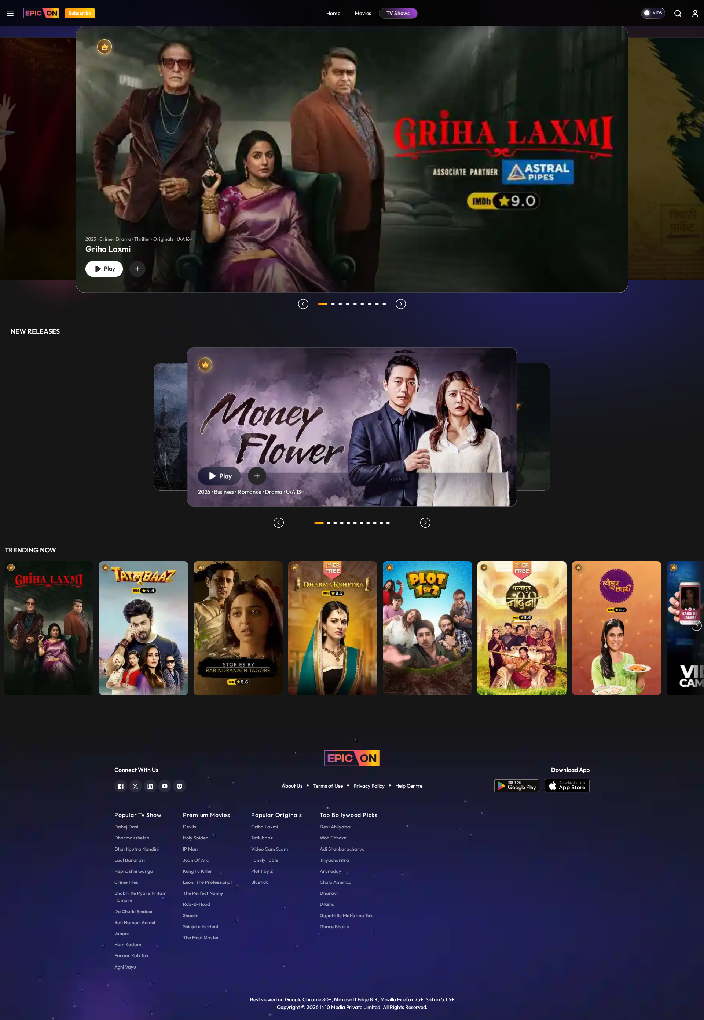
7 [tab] (369, 304)
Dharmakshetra (132, 838)
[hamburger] (10, 13)
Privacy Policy (369, 786)
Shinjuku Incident (201, 926)
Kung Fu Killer (197, 871)
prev (303, 304)
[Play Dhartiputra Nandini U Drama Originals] (521, 626)
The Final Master (201, 937)
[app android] (519, 786)
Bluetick (259, 882)
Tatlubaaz (262, 838)
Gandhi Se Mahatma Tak (346, 915)
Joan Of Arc (196, 860)
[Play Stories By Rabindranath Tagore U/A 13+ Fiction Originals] (238, 626)
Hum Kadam (127, 944)
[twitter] (135, 785)
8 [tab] (377, 304)
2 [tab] (333, 304)
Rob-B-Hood (196, 904)
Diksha (327, 904)
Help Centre (408, 786)
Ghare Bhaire (334, 926)
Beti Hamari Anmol (134, 922)
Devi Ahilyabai (335, 827)
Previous (7, 626)
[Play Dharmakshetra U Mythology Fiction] (332, 626)
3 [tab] (340, 304)
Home (333, 13)
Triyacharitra (334, 860)
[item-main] (49, 626)
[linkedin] (150, 785)
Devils (189, 827)
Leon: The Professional (207, 882)
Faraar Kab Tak (131, 955)
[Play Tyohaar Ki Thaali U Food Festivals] (616, 626)
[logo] (352, 757)
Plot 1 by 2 (262, 871)
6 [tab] (362, 304)
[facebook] (120, 785)
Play (108, 268)
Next (696, 626)
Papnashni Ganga (133, 871)
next (401, 304)
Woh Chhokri (333, 838)
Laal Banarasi (129, 860)
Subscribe (80, 13)
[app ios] (567, 786)
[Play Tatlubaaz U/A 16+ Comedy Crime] (143, 626)
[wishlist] (137, 269)
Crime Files (126, 882)
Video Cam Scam (269, 849)
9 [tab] (384, 304)
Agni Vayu (125, 967)
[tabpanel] (352, 153)
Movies (363, 13)
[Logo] (41, 13)
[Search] (677, 13)
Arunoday (330, 871)
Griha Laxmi (264, 827)
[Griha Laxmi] (352, 159)
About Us (292, 786)
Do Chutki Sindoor (133, 911)
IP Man (190, 849)
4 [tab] (347, 304)
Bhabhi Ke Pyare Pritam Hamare (140, 896)
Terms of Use (328, 786)
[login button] (695, 13)
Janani (121, 933)
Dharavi (329, 893)
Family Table (264, 860)
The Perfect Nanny (203, 893)
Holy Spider (195, 838)
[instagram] (179, 785)
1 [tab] (322, 304)
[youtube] (164, 785)
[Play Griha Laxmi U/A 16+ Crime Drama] (49, 626)
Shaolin (190, 915)
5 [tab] (355, 304)
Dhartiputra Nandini (136, 849)
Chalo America (336, 882)
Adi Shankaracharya (342, 849)
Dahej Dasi (126, 827)
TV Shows (398, 13)
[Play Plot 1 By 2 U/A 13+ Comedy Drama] (427, 626)
